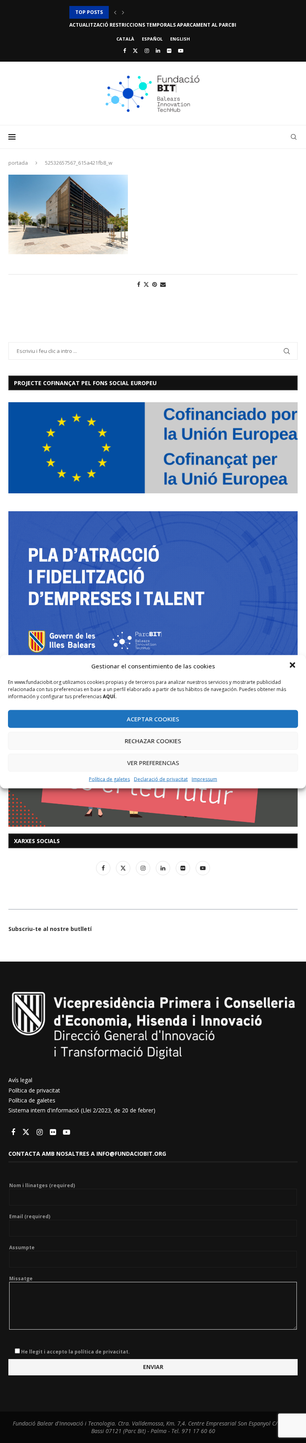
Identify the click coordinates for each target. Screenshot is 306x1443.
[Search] (294, 136)
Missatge (21, 1279)
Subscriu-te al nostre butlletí (50, 929)
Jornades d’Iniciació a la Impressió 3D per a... (129, 12)
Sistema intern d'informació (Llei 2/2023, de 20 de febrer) (81, 1110)
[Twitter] (135, 50)
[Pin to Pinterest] (154, 284)
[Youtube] (180, 50)
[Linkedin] (158, 50)
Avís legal (20, 1080)
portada (18, 162)
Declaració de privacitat (161, 778)
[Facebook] (124, 50)
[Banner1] (153, 447)
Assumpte (22, 1247)
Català (125, 39)
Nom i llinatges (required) (42, 1185)
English (180, 39)
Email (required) (29, 1216)
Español (152, 39)
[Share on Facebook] (138, 284)
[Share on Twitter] (146, 284)
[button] (293, 665)
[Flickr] (169, 50)
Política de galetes (109, 778)
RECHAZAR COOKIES (153, 741)
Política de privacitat (34, 1090)
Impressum (204, 778)
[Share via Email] (163, 284)
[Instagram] (147, 50)
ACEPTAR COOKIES (153, 719)
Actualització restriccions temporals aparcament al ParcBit (154, 24)
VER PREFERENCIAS (153, 763)
